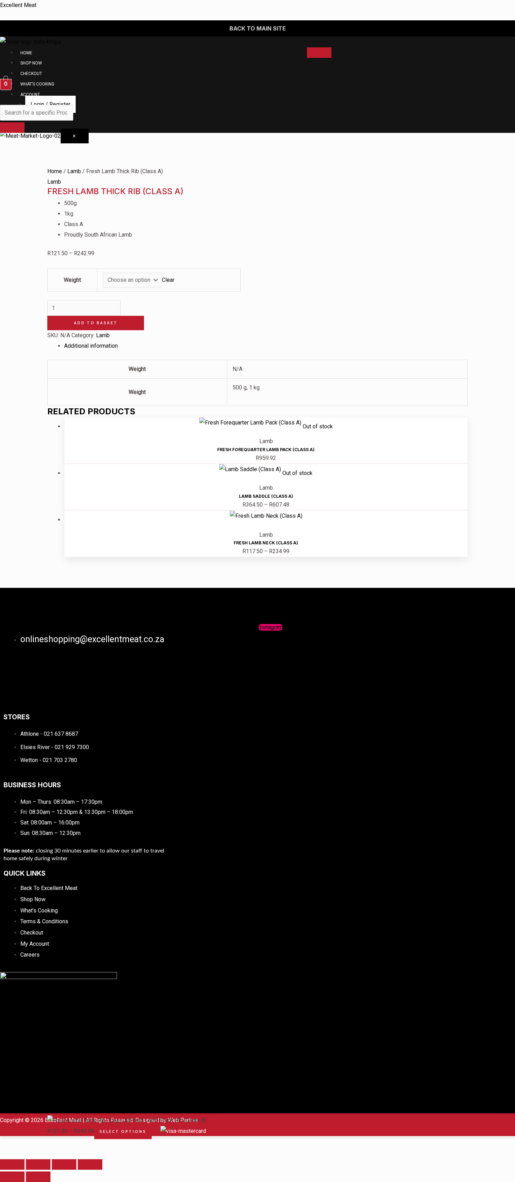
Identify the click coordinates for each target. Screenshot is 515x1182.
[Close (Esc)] (90, 1164)
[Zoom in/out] (12, 1164)
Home (26, 52)
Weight (72, 280)
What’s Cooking (37, 84)
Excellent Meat (18, 5)
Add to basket (96, 322)
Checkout (31, 73)
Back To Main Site (257, 28)
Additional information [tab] (91, 345)
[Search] (12, 127)
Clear (168, 280)
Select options (122, 1131)
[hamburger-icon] (319, 52)
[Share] (64, 1164)
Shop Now (31, 63)
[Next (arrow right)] (38, 1176)
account (30, 94)
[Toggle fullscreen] (38, 1164)
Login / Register (50, 104)
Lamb (74, 171)
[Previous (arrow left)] (12, 1176)
